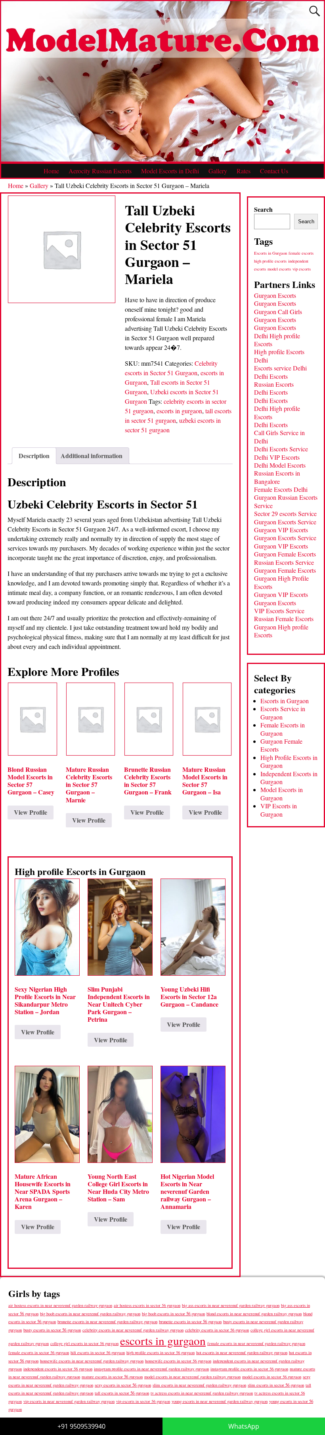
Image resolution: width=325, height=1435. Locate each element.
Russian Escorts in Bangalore (277, 477)
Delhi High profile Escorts (277, 340)
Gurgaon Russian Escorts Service (285, 501)
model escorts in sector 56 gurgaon (271, 1376)
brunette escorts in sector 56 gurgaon (190, 1321)
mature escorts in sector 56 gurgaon (112, 1376)
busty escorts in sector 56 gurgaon (52, 1330)
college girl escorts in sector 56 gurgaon (84, 1343)
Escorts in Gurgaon (270, 253)
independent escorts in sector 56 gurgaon (57, 1369)
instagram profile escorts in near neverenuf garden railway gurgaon (151, 1369)
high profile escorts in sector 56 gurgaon (160, 1352)
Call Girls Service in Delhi (279, 436)
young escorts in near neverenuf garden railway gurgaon (220, 1401)
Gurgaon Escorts (275, 295)
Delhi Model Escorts (280, 465)
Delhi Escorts (271, 376)
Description (34, 455)
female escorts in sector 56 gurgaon (38, 1352)
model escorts (279, 269)
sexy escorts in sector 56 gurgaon (123, 1385)
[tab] (34, 455)
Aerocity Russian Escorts (100, 171)
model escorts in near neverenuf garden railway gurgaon (192, 1376)
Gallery (217, 171)
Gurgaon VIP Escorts (281, 530)
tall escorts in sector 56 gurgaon (122, 1393)
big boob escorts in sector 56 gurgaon (173, 1313)
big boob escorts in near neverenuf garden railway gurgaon (90, 1313)
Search (263, 209)
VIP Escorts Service (279, 610)
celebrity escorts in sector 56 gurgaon (217, 1330)
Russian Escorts (274, 384)
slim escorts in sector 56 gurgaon (276, 1385)
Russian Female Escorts (284, 618)
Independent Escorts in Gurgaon (288, 777)
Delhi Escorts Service (281, 449)
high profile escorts (270, 261)
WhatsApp (243, 1426)
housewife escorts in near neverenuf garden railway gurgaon (91, 1361)
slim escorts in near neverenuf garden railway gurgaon (199, 1385)
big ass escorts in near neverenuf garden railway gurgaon (230, 1305)
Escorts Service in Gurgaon (282, 712)
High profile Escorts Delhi (279, 355)
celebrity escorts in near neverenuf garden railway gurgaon (133, 1330)
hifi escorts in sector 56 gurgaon (98, 1352)
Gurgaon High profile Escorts (281, 631)
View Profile (30, 812)
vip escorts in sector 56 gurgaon (143, 1401)
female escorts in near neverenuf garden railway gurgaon (256, 1343)
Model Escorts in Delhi (170, 171)
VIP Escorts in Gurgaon (278, 810)
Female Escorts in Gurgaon (282, 729)
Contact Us (274, 171)
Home (51, 171)
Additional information (91, 455)
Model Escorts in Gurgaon (281, 793)
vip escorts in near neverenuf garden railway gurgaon (69, 1401)
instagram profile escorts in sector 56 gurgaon (249, 1369)
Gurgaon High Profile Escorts (281, 582)
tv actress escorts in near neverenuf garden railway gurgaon (202, 1393)
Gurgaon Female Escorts (285, 554)
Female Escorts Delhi (281, 489)
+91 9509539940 (81, 1426)
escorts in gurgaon (179, 411)
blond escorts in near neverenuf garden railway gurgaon (254, 1313)
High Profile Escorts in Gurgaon (288, 761)
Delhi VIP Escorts (277, 457)
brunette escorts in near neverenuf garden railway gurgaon (107, 1321)
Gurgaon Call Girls (278, 311)
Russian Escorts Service (284, 562)
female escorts (301, 253)
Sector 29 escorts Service (285, 513)
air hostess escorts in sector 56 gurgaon (147, 1305)
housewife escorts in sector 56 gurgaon (178, 1361)
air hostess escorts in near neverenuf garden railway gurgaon (60, 1305)
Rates (243, 171)
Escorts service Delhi (280, 368)
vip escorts (301, 269)
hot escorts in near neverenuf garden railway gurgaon (241, 1352)
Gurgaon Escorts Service (285, 522)
